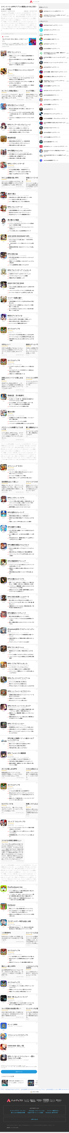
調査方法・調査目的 (33, 1100)
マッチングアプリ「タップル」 (18, 1110)
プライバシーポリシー (52, 1100)
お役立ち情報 (35, 1092)
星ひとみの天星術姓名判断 (18, 1112)
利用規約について (39, 1100)
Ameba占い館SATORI (52, 1112)
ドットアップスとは (27, 1100)
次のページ (19, 1072)
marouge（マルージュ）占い (37, 1110)
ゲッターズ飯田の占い (53, 1110)
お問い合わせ (34, 1119)
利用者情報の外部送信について (46, 1101)
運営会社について (59, 1100)
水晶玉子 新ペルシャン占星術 (35, 1112)
